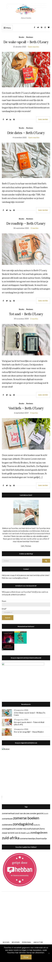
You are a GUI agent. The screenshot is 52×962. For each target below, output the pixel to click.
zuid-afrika (10, 838)
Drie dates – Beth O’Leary (26, 133)
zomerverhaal (8, 813)
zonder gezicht (37, 813)
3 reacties (34, 413)
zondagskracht (9, 828)
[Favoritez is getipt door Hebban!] (20, 870)
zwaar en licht (8, 833)
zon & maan (20, 833)
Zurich (46, 813)
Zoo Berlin (37, 825)
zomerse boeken (26, 818)
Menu (8, 27)
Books (21, 37)
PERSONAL (26, 942)
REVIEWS (16, 942)
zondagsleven (38, 832)
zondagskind (23, 824)
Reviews (29, 37)
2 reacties (34, 228)
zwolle (28, 833)
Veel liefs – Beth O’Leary (26, 408)
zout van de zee (22, 813)
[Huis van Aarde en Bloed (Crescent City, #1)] (8, 641)
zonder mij (21, 828)
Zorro (42, 828)
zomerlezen (7, 818)
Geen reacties (33, 47)
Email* (4, 609)
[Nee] (49, 953)
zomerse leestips (27, 838)
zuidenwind (7, 824)
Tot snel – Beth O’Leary (26, 314)
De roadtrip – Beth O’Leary (25, 223)
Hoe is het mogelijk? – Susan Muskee (29, 732)
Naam (4, 601)
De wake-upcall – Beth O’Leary (26, 42)
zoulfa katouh (32, 828)
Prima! (26, 957)
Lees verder (43, 119)
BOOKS (6, 942)
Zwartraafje (41, 838)
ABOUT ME (38, 942)
